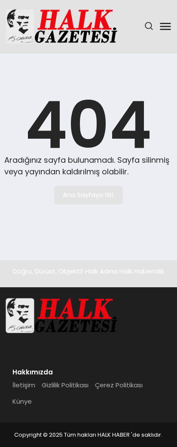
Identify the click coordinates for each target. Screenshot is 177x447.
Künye (22, 401)
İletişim (23, 384)
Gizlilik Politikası (65, 384)
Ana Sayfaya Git (88, 194)
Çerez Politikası (119, 384)
